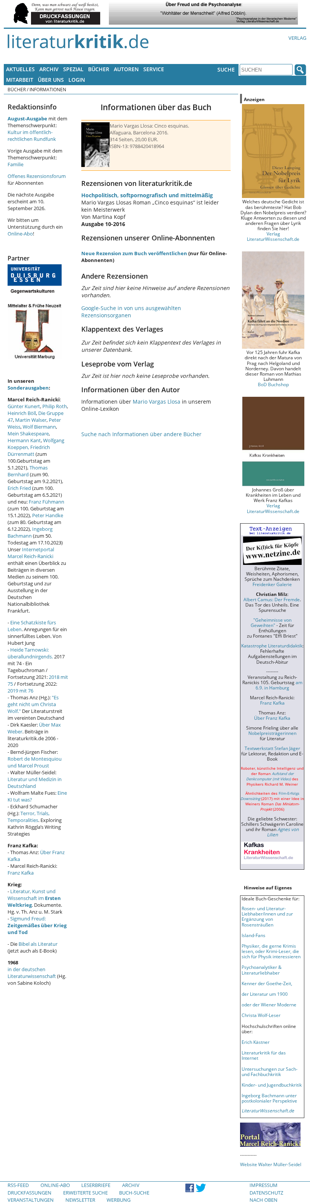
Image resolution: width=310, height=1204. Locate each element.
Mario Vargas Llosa (156, 401)
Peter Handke (47, 515)
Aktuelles (20, 69)
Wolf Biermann (39, 426)
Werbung (118, 1199)
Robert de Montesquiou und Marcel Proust (35, 762)
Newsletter (80, 1199)
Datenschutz (266, 1192)
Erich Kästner (256, 1042)
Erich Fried (19, 488)
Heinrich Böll (22, 413)
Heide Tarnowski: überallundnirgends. (30, 653)
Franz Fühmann (46, 501)
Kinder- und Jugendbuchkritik (272, 1085)
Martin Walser (30, 419)
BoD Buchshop (273, 384)
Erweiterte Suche (85, 1192)
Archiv (49, 69)
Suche (226, 69)
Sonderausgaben (28, 387)
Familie (15, 164)
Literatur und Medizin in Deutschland (35, 782)
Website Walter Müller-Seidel (270, 1164)
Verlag (297, 37)
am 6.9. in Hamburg (279, 685)
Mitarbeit (19, 79)
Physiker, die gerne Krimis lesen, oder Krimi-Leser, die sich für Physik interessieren (271, 951)
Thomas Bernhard (28, 471)
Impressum (263, 1185)
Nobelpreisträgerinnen (272, 733)
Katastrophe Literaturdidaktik (271, 646)
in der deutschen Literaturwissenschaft (32, 972)
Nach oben (263, 1199)
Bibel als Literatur (38, 943)
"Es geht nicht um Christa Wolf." (33, 704)
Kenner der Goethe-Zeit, (267, 983)
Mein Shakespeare (28, 433)
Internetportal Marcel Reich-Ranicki (31, 553)
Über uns (51, 79)
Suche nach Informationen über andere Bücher (141, 434)
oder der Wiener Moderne (269, 1004)
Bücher (98, 69)
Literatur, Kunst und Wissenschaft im (34, 898)
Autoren (126, 69)
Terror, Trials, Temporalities (29, 816)
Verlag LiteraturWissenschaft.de (273, 236)
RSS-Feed (18, 1185)
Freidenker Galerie (272, 584)
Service (153, 69)
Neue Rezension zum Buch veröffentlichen (134, 253)
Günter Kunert (24, 406)
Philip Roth (54, 406)
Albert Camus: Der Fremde (271, 599)
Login (76, 79)
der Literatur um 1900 (265, 994)
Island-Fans (253, 935)
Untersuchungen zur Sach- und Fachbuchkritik (270, 1071)
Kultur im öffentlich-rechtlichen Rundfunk (32, 135)
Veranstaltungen (31, 1199)
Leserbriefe (95, 1185)
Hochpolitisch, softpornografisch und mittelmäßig (147, 195)
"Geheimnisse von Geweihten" (271, 622)
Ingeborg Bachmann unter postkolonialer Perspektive (269, 1098)
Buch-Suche (134, 1192)
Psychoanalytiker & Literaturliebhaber (262, 969)
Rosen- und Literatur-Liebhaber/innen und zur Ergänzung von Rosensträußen (267, 916)
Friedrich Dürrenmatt (29, 450)
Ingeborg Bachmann (30, 532)
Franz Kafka (21, 872)
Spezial (73, 69)
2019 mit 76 (20, 690)
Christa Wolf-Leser (261, 1015)
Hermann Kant (24, 440)
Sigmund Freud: (37, 925)
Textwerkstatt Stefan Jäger (272, 748)
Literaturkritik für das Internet (264, 1055)
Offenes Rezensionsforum (37, 176)
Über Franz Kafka (272, 718)
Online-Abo (20, 233)
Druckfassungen (29, 1192)
